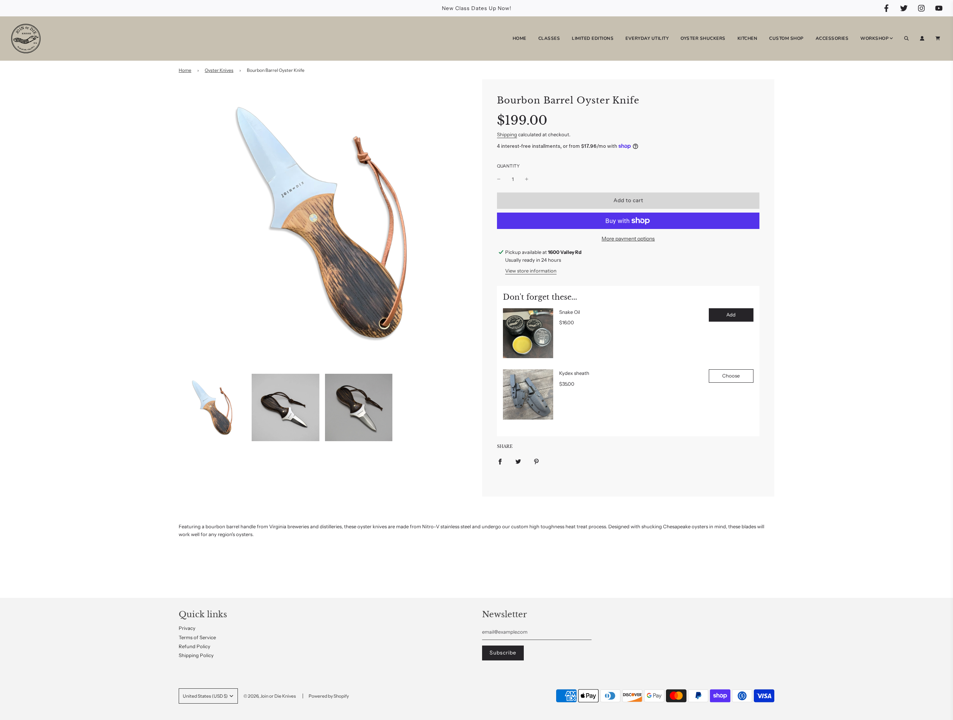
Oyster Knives (219, 70)
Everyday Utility (647, 38)
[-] (499, 179)
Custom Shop (786, 38)
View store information (531, 271)
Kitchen (747, 38)
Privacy (187, 628)
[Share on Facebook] (500, 461)
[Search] (906, 38)
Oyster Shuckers (703, 38)
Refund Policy (194, 646)
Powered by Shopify (329, 696)
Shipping (507, 134)
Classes (549, 38)
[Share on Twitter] (518, 461)
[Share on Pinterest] (536, 461)
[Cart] (938, 38)
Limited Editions (592, 38)
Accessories (832, 38)
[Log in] (922, 38)
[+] (527, 179)
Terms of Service (197, 637)
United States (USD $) (205, 696)
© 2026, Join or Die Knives (269, 696)
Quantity (508, 166)
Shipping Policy (196, 655)
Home (519, 38)
